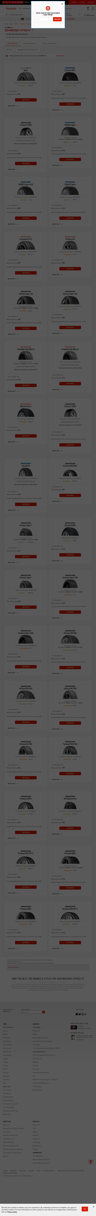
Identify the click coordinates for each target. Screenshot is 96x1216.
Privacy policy (12, 1212)
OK (85, 1209)
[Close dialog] (62, 4)
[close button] (94, 1207)
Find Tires (57, 19)
